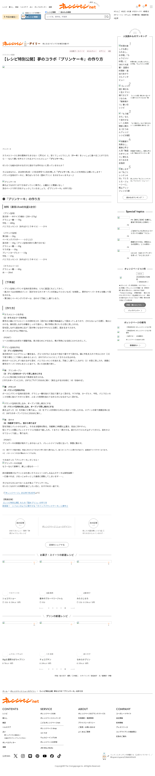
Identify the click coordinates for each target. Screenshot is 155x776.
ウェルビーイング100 (48, 737)
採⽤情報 (119, 722)
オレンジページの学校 (48, 742)
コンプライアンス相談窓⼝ (126, 731)
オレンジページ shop (48, 728)
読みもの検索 (66, 12)
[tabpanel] (19, 582)
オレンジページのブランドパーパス (91, 713)
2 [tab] (52, 608)
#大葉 (129, 11)
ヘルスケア (24, 7)
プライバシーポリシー (86, 722)
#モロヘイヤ (137, 11)
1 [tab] (48, 608)
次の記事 (93, 522)
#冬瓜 (123, 11)
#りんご (117, 11)
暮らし (11, 7)
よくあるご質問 (84, 731)
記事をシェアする (57, 544)
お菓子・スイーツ (77, 51)
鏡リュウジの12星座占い (12, 735)
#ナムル (128, 15)
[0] (137, 6)
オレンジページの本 (48, 713)
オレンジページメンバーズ (50, 718)
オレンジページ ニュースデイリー (57, 526)
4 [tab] (61, 608)
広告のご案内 (121, 736)
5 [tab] (65, 608)
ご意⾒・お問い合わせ (86, 727)
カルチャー (92, 51)
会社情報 (119, 718)
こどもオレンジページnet (50, 722)
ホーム (5, 691)
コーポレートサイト (123, 713)
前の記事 (20, 522)
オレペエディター (41, 7)
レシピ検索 (51, 12)
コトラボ (43, 733)
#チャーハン (118, 15)
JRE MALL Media (46, 748)
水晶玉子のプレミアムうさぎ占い (15, 738)
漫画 (50, 7)
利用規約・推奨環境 (85, 718)
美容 (16, 7)
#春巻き (146, 11)
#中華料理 (136, 15)
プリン (102, 51)
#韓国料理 (145, 15)
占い (31, 7)
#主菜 (116, 18)
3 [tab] (56, 608)
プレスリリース (122, 727)
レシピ (4, 7)
